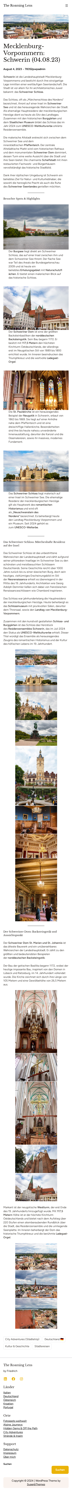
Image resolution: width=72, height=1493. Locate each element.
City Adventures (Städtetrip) (22, 1339)
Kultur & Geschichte (17, 1346)
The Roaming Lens (17, 5)
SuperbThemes (36, 1484)
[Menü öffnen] (67, 6)
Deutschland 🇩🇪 (54, 1339)
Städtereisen (42, 1346)
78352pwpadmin (35, 69)
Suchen (7, 1463)
